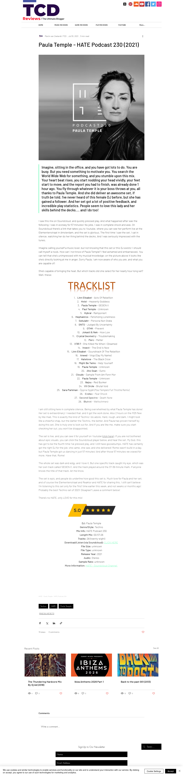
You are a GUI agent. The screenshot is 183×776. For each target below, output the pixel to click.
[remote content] (91, 584)
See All (156, 648)
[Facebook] (147, 4)
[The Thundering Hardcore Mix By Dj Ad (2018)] (45, 665)
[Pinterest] (130, 4)
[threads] (124, 4)
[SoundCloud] (136, 4)
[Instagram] (159, 4)
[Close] (179, 771)
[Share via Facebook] (40, 623)
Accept (171, 771)
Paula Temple (65, 606)
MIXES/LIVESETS (46, 613)
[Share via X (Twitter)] (47, 623)
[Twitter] (153, 4)
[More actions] (142, 36)
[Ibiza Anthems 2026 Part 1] (91, 665)
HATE (53, 606)
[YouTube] (141, 4)
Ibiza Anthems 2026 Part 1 (89, 681)
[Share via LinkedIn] (54, 623)
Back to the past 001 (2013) (136, 681)
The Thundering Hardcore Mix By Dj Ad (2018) (45, 683)
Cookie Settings (154, 771)
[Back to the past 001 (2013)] (137, 665)
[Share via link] (61, 623)
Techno (43, 606)
